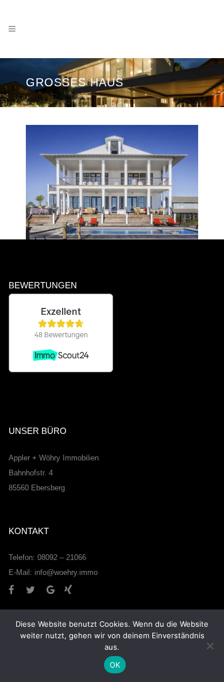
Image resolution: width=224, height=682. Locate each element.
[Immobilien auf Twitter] (35, 589)
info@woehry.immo (66, 572)
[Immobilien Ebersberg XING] (68, 589)
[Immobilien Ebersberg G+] (55, 589)
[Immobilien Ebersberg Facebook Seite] (16, 589)
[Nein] (209, 645)
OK (115, 664)
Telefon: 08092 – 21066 (47, 557)
